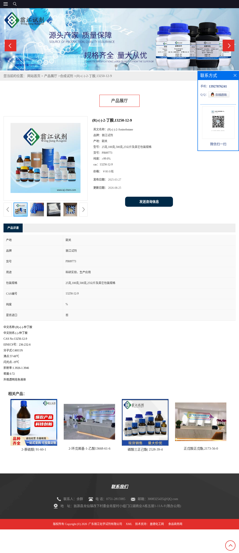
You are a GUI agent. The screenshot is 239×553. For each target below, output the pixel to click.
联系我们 (119, 486)
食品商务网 (175, 524)
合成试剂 (66, 76)
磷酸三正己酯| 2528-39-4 (145, 449)
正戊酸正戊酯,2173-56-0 (201, 448)
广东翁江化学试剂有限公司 (105, 524)
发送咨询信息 (149, 201)
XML (129, 524)
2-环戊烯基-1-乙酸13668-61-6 (89, 448)
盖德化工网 (157, 524)
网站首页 (33, 76)
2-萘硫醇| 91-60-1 (33, 449)
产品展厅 (50, 76)
